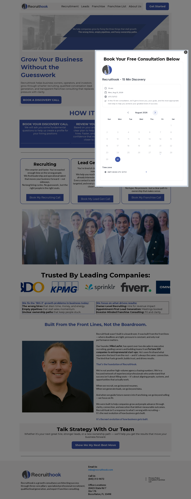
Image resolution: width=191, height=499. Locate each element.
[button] (141, 96)
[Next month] (155, 112)
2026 (145, 112)
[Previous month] (128, 112)
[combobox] (125, 172)
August (138, 112)
